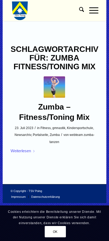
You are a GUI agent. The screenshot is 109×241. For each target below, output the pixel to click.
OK (55, 232)
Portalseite (40, 135)
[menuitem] (79, 10)
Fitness (45, 128)
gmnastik (58, 128)
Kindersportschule (80, 128)
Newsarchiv (23, 135)
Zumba (55, 135)
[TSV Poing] (46, 10)
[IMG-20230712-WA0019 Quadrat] (54, 87)
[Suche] (79, 10)
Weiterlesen (21, 151)
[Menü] (91, 10)
